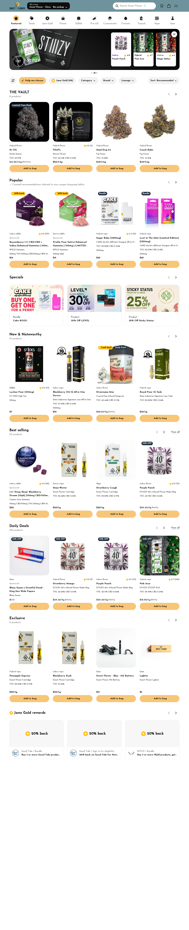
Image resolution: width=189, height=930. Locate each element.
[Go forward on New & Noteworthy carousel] (176, 336)
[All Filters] (13, 80)
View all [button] (175, 432)
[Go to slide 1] (91, 72)
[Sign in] (161, 5)
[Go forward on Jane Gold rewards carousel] (176, 712)
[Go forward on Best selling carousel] (164, 432)
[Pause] (174, 34)
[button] (88, 81)
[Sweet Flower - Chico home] (17, 5)
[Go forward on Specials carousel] (176, 277)
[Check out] (168, 5)
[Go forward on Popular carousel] (176, 182)
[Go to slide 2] (96, 72)
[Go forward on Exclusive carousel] (176, 620)
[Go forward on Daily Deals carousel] (164, 527)
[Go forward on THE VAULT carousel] (176, 94)
